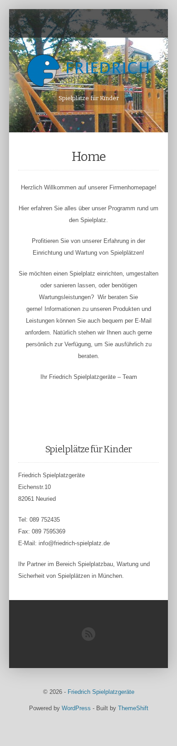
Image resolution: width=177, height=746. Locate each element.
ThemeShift (133, 708)
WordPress (76, 708)
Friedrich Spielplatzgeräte (101, 691)
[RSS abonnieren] (88, 638)
